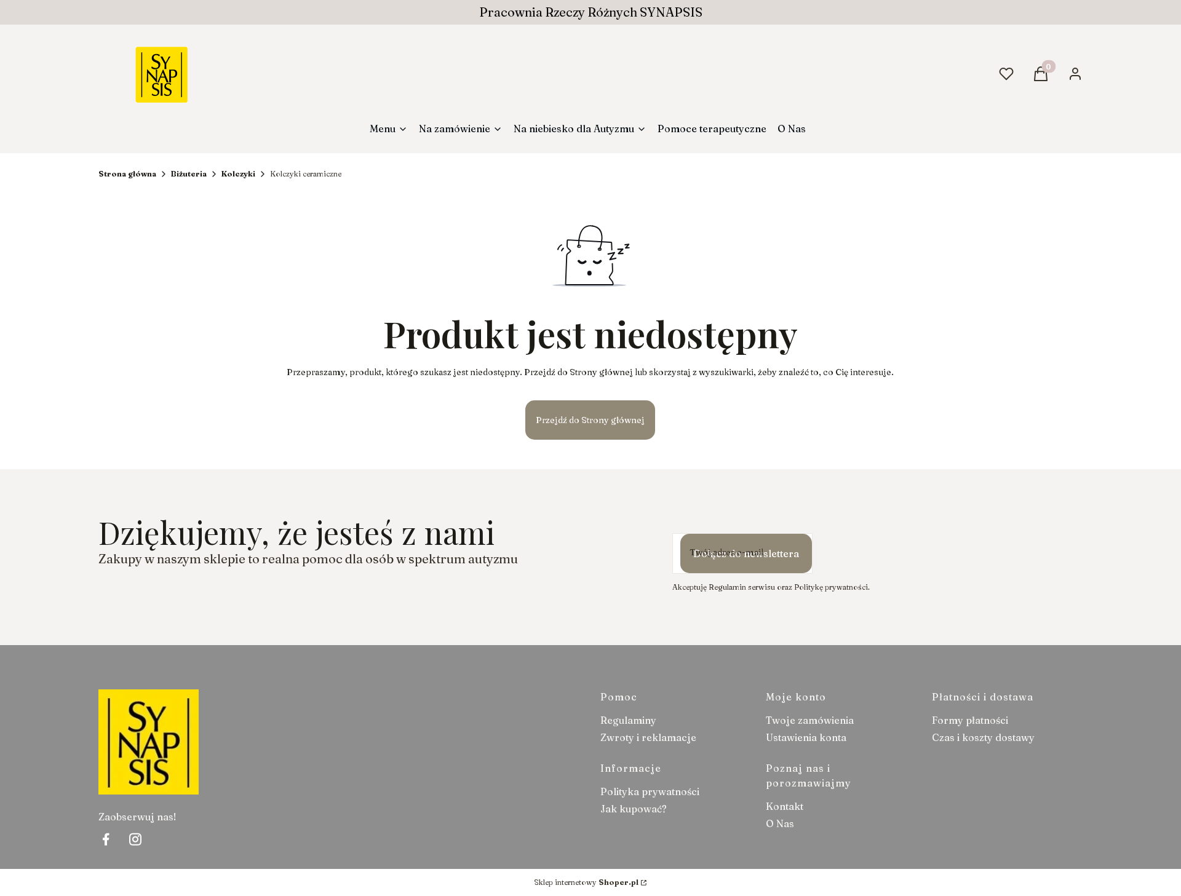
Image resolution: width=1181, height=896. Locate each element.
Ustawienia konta (806, 737)
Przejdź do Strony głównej (590, 420)
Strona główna (127, 173)
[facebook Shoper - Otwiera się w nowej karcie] (105, 839)
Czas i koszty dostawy (983, 737)
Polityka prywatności (649, 791)
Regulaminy (628, 720)
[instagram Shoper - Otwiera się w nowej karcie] (135, 839)
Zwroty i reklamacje (648, 737)
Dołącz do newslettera (746, 553)
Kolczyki (238, 173)
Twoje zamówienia (810, 720)
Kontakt (784, 806)
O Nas (780, 823)
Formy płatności (970, 720)
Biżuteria (189, 173)
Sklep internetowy (586, 882)
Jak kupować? (633, 809)
